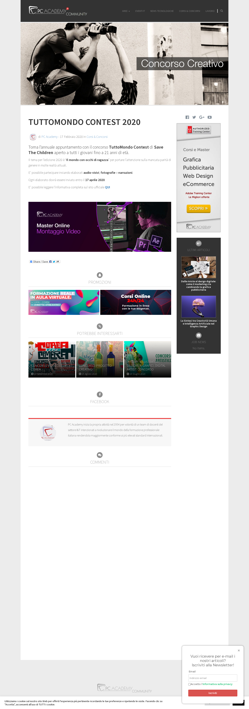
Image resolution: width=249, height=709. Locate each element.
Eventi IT (140, 11)
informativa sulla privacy (218, 684)
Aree (125, 11)
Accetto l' (212, 684)
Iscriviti (213, 692)
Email (192, 671)
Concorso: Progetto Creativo (95, 367)
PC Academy (49, 137)
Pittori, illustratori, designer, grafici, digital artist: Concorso (146, 365)
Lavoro (210, 11)
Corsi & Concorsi (189, 11)
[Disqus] (100, 512)
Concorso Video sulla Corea (48, 367)
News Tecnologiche (162, 11)
